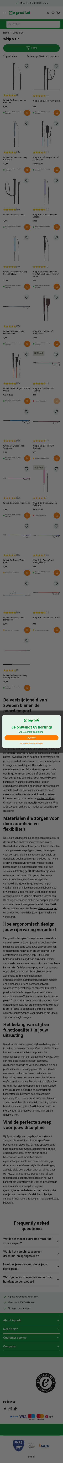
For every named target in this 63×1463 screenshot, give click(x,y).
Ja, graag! (31, 737)
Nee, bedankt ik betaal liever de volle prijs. (31, 744)
